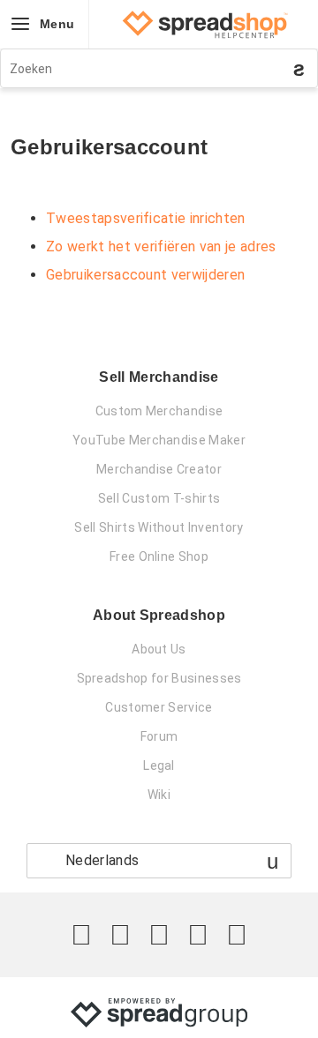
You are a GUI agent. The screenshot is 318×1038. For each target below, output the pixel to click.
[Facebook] (120, 935)
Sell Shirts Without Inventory (158, 527)
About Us (159, 649)
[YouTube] (236, 935)
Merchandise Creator (159, 469)
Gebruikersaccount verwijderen (145, 274)
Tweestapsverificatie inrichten (146, 218)
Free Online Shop (159, 556)
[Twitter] (81, 935)
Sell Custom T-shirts (159, 498)
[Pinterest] (198, 935)
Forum (159, 736)
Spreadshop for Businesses (159, 678)
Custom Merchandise (159, 411)
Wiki (159, 795)
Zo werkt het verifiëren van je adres (161, 246)
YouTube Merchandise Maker (159, 440)
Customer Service (158, 707)
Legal (159, 765)
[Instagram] (159, 935)
